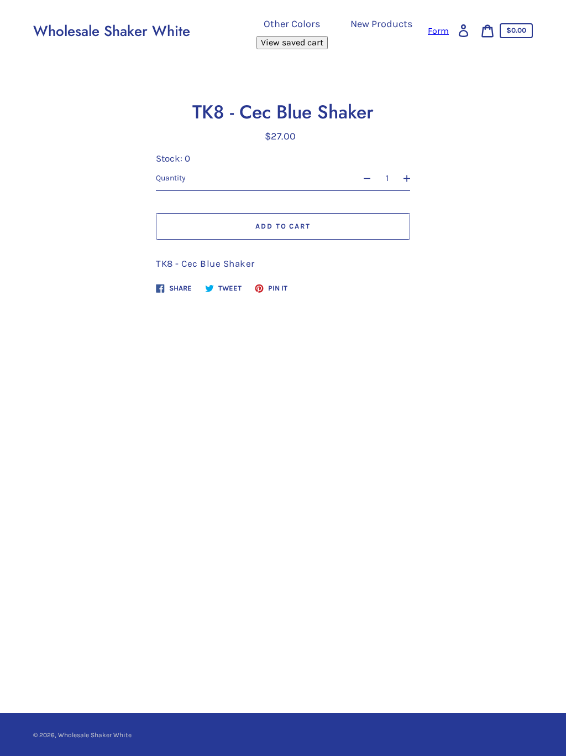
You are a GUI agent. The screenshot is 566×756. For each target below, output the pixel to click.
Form (438, 31)
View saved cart (292, 42)
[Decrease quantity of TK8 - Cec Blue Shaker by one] (362, 178)
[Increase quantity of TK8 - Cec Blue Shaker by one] (411, 178)
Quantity (171, 178)
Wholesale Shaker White (111, 31)
